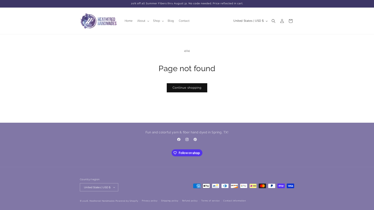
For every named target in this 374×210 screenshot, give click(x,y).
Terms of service (210, 201)
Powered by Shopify (127, 201)
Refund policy (190, 201)
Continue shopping (187, 87)
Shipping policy (169, 201)
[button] (143, 21)
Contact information (234, 201)
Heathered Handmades (102, 201)
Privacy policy (150, 201)
